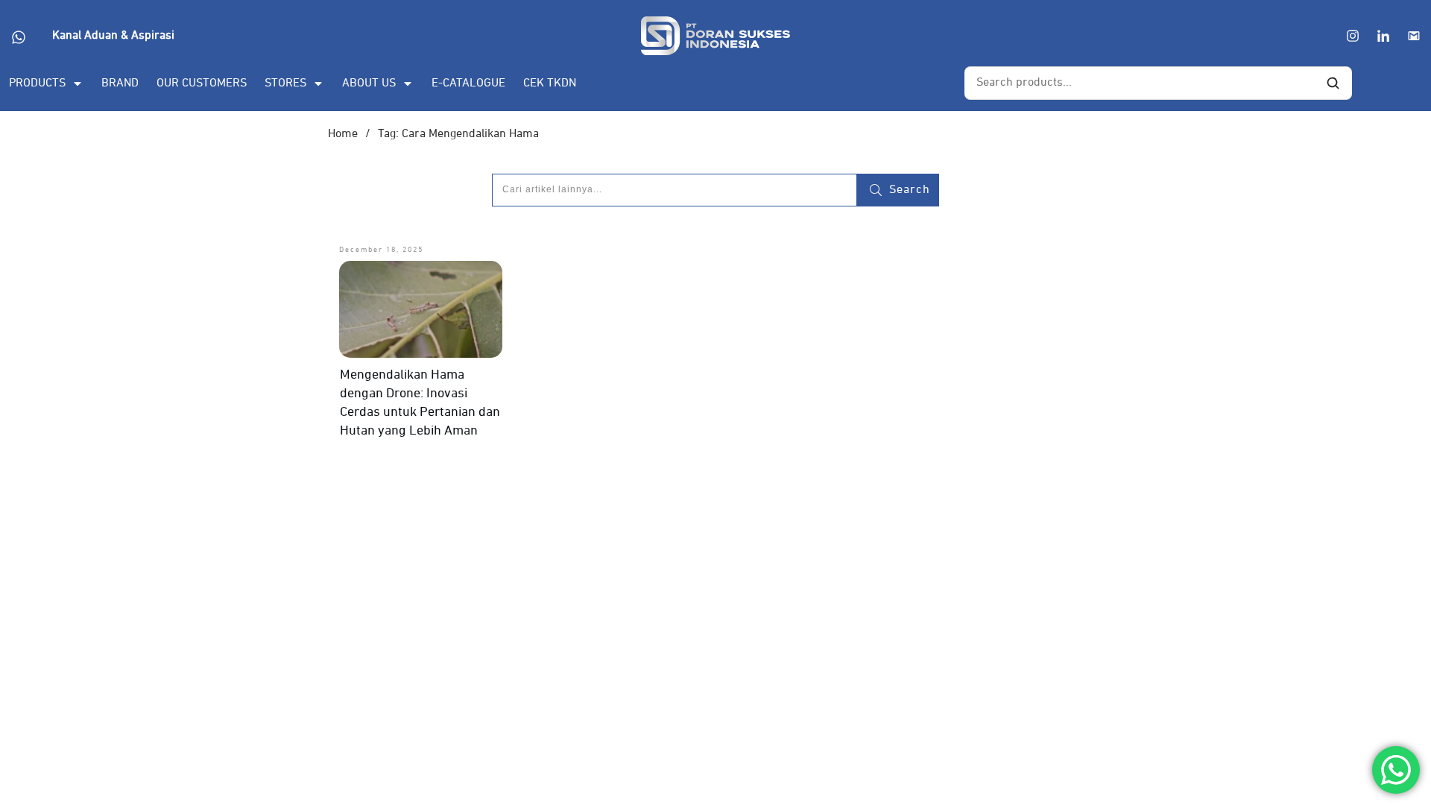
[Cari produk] (1332, 83)
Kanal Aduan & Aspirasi (113, 36)
